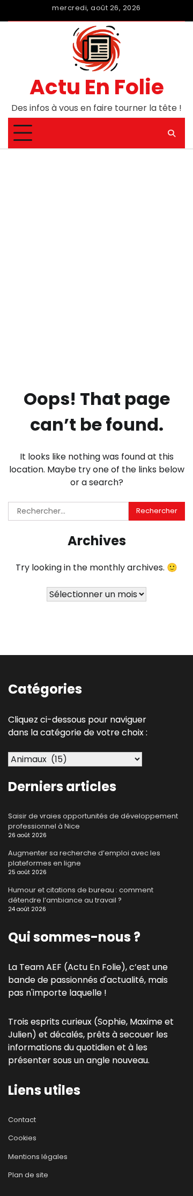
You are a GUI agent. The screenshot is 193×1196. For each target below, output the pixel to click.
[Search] (172, 133)
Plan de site (28, 1174)
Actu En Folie (96, 87)
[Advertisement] (96, 251)
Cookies (22, 1137)
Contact (22, 1119)
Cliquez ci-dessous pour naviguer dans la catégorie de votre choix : (77, 726)
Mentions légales (38, 1156)
